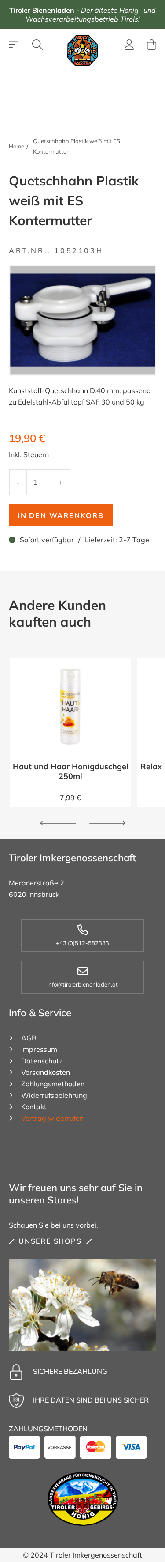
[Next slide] (107, 823)
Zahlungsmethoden (52, 1083)
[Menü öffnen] (14, 44)
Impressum (39, 1049)
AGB (29, 1037)
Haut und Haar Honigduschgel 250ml (70, 771)
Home (16, 146)
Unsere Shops (50, 1241)
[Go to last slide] (58, 823)
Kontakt (34, 1106)
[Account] (129, 46)
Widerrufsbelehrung (54, 1095)
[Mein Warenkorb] (151, 44)
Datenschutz (41, 1060)
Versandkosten (45, 1072)
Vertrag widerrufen (52, 1118)
